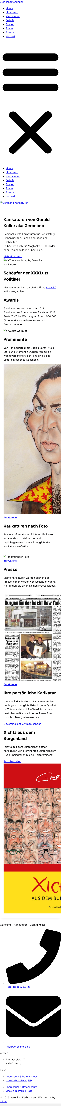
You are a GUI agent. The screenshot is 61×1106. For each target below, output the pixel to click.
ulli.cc (3, 1101)
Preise (9, 28)
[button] (30, 102)
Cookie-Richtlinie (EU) (19, 1080)
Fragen (10, 24)
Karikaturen (13, 16)
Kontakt (10, 36)
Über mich (12, 12)
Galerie (10, 20)
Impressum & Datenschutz (21, 1076)
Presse (10, 32)
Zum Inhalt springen (12, 1)
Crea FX (51, 287)
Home (9, 8)
